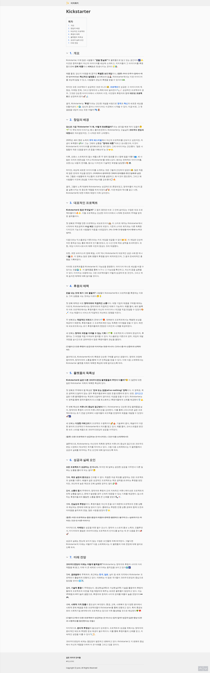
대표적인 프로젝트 (76, 31)
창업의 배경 (74, 28)
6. (71, 460)
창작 (119, 103)
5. (71, 373)
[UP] (200, 668)
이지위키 (75, 3)
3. (71, 203)
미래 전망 (73, 43)
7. (71, 557)
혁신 (126, 103)
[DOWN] (205, 668)
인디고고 (139, 393)
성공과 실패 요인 (75, 40)
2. (71, 120)
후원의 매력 (74, 34)
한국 (101, 574)
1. (71, 53)
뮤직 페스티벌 (95, 140)
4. (71, 286)
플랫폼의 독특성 (75, 37)
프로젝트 (114, 87)
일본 (106, 574)
